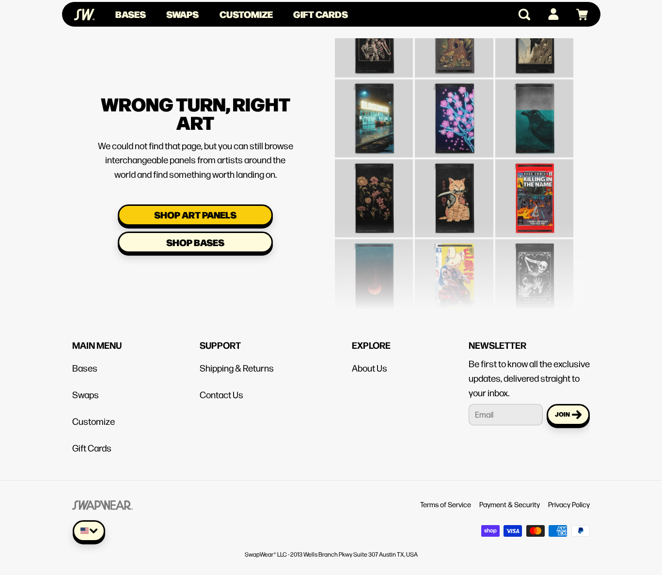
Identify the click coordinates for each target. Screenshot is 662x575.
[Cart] (578, 14)
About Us (369, 367)
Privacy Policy (569, 504)
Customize (246, 14)
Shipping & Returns (237, 367)
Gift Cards (320, 14)
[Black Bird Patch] (534, 106)
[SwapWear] (84, 14)
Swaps (182, 14)
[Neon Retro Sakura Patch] (454, 106)
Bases (130, 14)
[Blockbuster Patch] (374, 106)
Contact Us (221, 394)
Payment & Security (509, 504)
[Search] (520, 14)
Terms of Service (445, 504)
